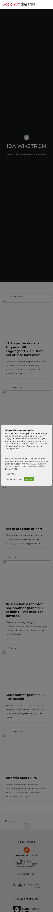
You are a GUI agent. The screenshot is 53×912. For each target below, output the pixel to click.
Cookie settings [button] (14, 479)
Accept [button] (29, 479)
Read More (11, 474)
